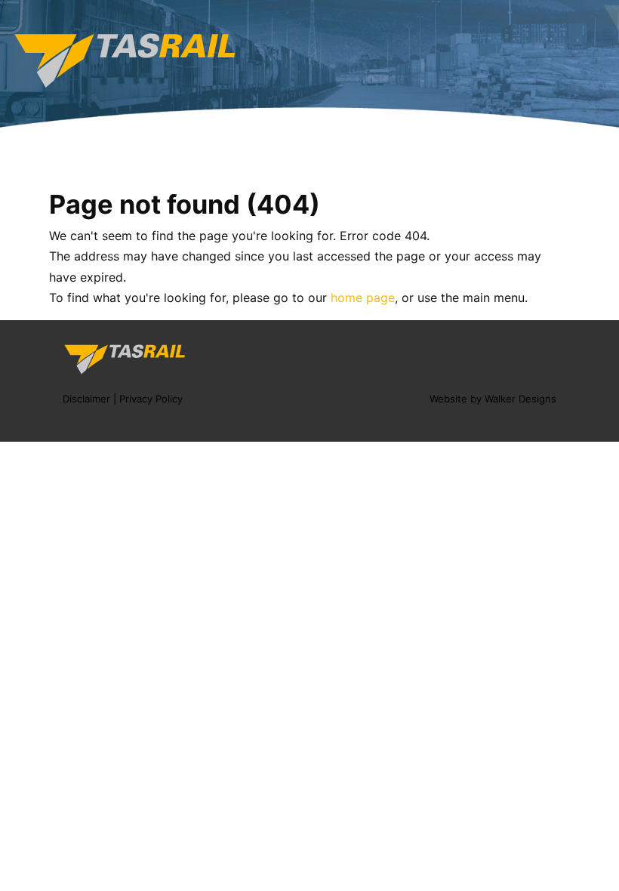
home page (363, 297)
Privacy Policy (151, 399)
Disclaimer (86, 399)
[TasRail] (124, 60)
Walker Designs (520, 399)
